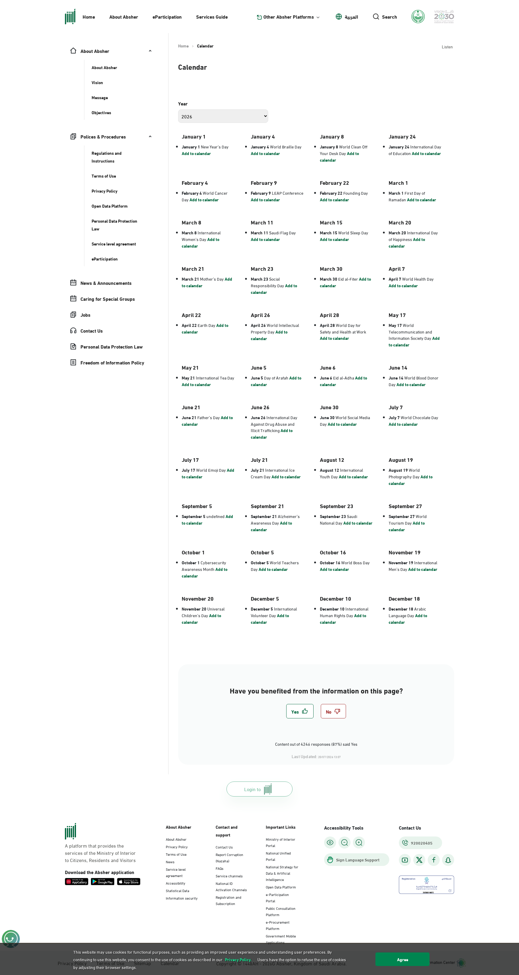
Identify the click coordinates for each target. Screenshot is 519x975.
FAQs (219, 868)
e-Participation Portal (277, 897)
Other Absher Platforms (288, 16)
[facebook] (433, 860)
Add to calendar (196, 153)
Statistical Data (177, 890)
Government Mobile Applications (281, 938)
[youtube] (404, 860)
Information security (182, 897)
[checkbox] (300, 711)
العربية (351, 16)
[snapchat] (448, 860)
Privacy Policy (177, 846)
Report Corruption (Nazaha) (229, 857)
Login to (252, 789)
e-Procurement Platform (278, 925)
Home (89, 16)
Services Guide (212, 16)
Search (389, 16)
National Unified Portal (278, 855)
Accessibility (175, 882)
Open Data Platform (281, 886)
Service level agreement (176, 872)
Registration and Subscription (228, 900)
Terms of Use (176, 854)
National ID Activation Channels (231, 886)
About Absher (123, 16)
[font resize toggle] (344, 842)
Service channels (229, 875)
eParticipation (167, 16)
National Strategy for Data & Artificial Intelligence (282, 872)
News (170, 861)
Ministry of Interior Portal (280, 842)
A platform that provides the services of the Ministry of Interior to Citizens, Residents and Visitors (100, 853)
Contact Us (224, 846)
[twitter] (419, 860)
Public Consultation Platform (281, 911)
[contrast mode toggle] (330, 842)
